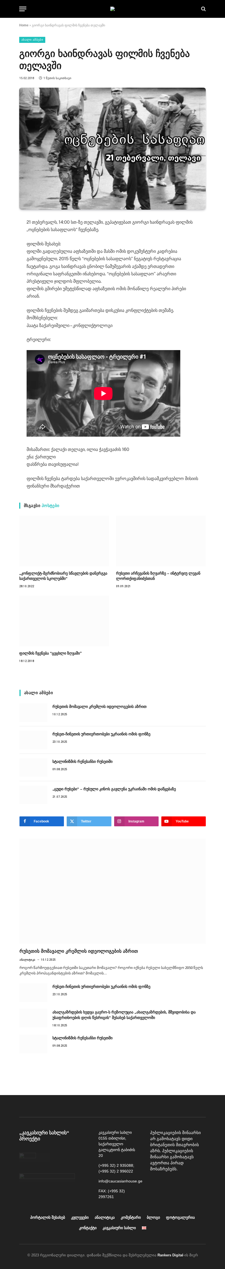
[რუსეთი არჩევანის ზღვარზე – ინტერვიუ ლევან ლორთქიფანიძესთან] (161, 541)
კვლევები (80, 1217)
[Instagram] (180, 1182)
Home (24, 25)
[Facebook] (155, 1182)
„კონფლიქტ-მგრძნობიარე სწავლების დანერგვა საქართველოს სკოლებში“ (63, 576)
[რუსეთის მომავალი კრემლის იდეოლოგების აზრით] (33, 712)
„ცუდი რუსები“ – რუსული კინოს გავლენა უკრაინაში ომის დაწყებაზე (114, 789)
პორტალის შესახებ (47, 1217)
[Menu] (22, 9)
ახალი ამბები (32, 39)
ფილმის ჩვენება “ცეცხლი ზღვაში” (50, 653)
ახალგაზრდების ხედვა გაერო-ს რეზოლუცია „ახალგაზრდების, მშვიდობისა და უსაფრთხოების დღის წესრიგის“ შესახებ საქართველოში (124, 1015)
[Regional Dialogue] (112, 9)
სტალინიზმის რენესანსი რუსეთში (82, 761)
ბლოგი (153, 1217)
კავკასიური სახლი (119, 1228)
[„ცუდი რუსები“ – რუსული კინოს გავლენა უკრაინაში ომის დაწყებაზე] (33, 795)
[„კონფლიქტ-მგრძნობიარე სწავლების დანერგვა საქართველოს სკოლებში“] (64, 541)
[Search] (203, 9)
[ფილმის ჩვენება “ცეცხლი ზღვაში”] (64, 621)
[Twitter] (192, 1182)
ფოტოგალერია (180, 1217)
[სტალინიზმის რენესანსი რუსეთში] (33, 767)
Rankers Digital (170, 1255)
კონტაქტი (88, 1228)
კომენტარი (131, 1217)
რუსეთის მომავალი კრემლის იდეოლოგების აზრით (99, 706)
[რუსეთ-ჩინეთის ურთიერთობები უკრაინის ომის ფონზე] (33, 740)
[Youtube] (167, 1182)
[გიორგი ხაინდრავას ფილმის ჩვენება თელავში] (112, 149)
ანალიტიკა (27, 959)
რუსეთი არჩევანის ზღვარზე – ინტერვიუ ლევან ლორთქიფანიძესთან (158, 576)
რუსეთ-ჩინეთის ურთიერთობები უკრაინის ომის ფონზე (101, 734)
